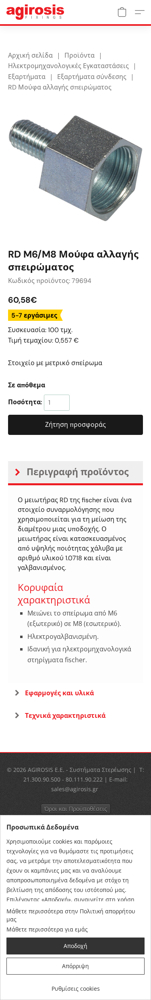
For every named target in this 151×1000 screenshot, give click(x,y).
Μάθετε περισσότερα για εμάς (47, 929)
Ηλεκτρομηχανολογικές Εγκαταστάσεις (68, 66)
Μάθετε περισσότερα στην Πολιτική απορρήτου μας (70, 915)
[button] (36, 12)
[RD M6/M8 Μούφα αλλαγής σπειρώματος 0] (75, 168)
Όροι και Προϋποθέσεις (75, 809)
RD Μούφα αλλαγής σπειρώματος (60, 87)
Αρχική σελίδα (30, 55)
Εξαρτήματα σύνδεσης (91, 77)
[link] (75, 986)
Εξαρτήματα (27, 77)
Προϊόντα (79, 55)
